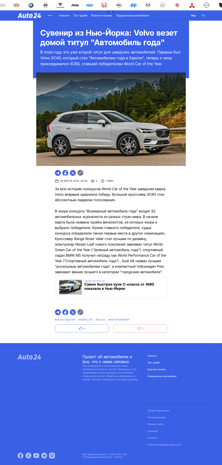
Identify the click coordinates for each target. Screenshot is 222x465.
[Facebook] (20, 455)
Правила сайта (155, 424)
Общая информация (158, 410)
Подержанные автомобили (132, 15)
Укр (193, 15)
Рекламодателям (157, 417)
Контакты (153, 438)
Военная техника (101, 15)
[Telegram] (44, 455)
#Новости (85, 319)
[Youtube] (36, 455)
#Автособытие (65, 319)
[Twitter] (28, 455)
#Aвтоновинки (119, 319)
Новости (64, 15)
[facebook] (65, 173)
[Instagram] (52, 455)
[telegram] (58, 173)
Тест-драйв (80, 15)
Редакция (153, 431)
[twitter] (73, 173)
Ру (203, 15)
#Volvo (100, 319)
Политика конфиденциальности (164, 444)
